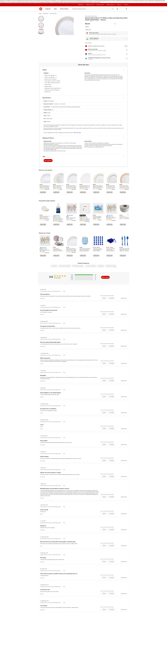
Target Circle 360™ (100, 4)
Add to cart (88, 29)
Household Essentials (73, 0)
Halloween (22, 0)
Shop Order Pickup (65, 2)
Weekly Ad (58, 2)
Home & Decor (42, 0)
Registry (83, 2)
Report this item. (77, 132)
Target (40, 13)
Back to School (12, 0)
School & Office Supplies (114, 0)
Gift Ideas (161, 0)
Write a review (105, 277)
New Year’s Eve (53, 13)
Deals (20, 2)
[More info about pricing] (115, 23)
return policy (90, 146)
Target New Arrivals (4, 0)
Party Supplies (155, 0)
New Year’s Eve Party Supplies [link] (64, 265)
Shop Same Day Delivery (75, 2)
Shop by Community (7, 2)
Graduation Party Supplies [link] (111, 265)
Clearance (23, 2)
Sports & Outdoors (94, 0)
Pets (100, 0)
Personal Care (86, 0)
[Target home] (40, 8)
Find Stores (97, 2)
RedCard (87, 2)
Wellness (106, 0)
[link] (88, 21)
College (18, 0)
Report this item (88, 42)
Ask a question (48, 160)
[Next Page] (128, 183)
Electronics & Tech (130, 0)
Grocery (66, 0)
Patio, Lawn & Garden (59, 0)
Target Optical (15, 2)
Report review (124, 298)
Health (102, 0)
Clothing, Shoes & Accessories (32, 0)
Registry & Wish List (110, 4)
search (113, 9)
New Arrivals (29, 2)
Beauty (81, 0)
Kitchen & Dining (50, 0)
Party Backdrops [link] (101, 265)
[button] (88, 21)
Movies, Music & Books (146, 0)
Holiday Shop (45, 13)
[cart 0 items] (126, 8)
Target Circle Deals (51, 2)
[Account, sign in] (120, 8)
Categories (48, 8)
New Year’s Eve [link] (54, 265)
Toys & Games (123, 0)
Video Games (138, 0)
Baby (79, 0)
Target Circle (92, 2)
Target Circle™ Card (90, 4)
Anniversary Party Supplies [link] (91, 265)
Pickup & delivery (64, 8)
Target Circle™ (81, 4)
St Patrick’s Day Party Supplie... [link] (77, 265)
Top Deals (45, 2)
